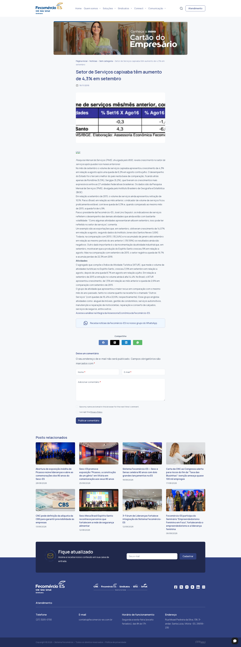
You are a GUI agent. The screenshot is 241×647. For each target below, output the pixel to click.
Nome (81, 372)
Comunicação (155, 8)
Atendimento (195, 8)
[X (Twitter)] (114, 342)
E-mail (127, 372)
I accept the (90, 412)
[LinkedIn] (126, 342)
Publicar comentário (88, 420)
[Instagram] (187, 587)
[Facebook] (103, 342)
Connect (138, 8)
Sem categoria (106, 61)
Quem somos (91, 8)
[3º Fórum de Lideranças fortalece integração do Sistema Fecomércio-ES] (142, 500)
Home (78, 8)
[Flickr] (203, 587)
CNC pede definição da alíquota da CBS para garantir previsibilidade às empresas (55, 519)
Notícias (93, 61)
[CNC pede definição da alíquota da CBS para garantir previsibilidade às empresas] (55, 500)
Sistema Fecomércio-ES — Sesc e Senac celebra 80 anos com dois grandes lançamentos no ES (140, 472)
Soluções (108, 8)
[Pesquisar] (181, 8)
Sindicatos (123, 8)
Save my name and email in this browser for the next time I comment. (109, 406)
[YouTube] (192, 587)
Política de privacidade (115, 642)
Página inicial (81, 61)
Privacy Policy (96, 412)
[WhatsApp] (137, 342)
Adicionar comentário (89, 382)
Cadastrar (188, 556)
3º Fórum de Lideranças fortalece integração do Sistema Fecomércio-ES (142, 519)
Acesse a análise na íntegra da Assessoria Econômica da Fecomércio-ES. (113, 313)
